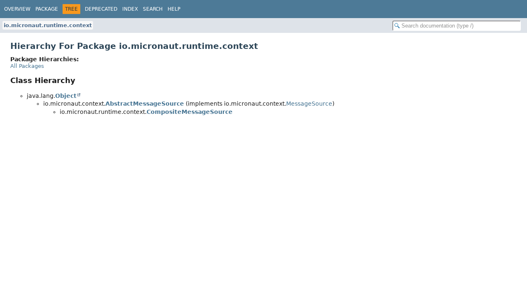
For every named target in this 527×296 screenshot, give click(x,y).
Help (174, 9)
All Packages (27, 66)
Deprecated (101, 9)
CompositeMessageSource (190, 112)
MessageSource (309, 103)
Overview (17, 9)
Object (66, 95)
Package (46, 9)
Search (153, 9)
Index (130, 9)
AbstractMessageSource (144, 103)
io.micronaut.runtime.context (48, 25)
